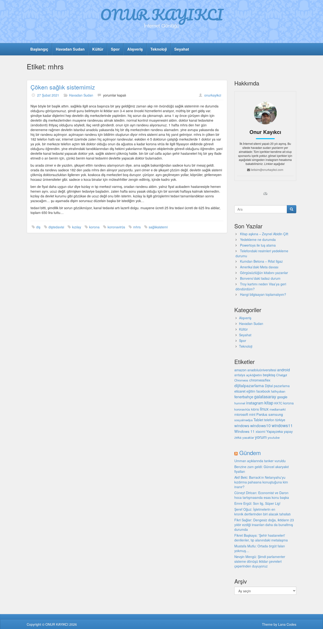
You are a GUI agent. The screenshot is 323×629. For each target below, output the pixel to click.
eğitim (250, 391)
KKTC (278, 403)
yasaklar (248, 437)
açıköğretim (254, 375)
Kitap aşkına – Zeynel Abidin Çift (264, 233)
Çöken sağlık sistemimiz (63, 87)
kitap (268, 402)
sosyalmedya (243, 420)
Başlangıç (39, 49)
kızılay (76, 227)
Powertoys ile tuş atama (258, 245)
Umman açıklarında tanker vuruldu (260, 460)
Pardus (261, 414)
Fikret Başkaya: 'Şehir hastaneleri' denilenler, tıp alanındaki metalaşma (261, 537)
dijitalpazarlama (249, 385)
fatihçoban (278, 391)
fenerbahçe (243, 396)
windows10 (260, 425)
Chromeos (241, 380)
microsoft (241, 414)
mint (252, 414)
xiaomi (260, 431)
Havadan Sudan (70, 49)
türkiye (280, 419)
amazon (240, 369)
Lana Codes (287, 624)
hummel (239, 403)
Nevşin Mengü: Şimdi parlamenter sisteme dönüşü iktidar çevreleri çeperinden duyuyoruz (259, 561)
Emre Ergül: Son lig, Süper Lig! (257, 503)
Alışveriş (135, 49)
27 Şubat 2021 (48, 95)
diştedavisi (56, 227)
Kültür (97, 49)
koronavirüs (116, 227)
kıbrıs (255, 409)
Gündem (250, 452)
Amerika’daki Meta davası (259, 267)
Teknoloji (158, 49)
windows (241, 425)
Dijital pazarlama (277, 385)
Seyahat (181, 49)
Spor (115, 49)
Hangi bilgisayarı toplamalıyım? (263, 294)
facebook (263, 391)
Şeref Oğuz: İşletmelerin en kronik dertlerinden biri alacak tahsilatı (262, 511)
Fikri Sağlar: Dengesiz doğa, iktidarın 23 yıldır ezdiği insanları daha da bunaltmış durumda (264, 525)
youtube (274, 437)
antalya (239, 374)
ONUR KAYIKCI (161, 14)
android (283, 369)
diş (38, 227)
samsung (275, 414)
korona (94, 227)
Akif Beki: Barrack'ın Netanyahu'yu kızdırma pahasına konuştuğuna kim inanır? (261, 482)
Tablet (258, 419)
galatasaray (265, 396)
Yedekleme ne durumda (258, 239)
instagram (254, 403)
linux (264, 409)
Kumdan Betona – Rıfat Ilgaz (261, 261)
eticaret (239, 391)
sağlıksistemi (158, 227)
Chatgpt (281, 375)
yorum (261, 437)
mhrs (137, 227)
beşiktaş (269, 374)
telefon (269, 419)
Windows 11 (244, 431)
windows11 (282, 425)
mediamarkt (278, 409)
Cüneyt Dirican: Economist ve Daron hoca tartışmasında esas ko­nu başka (261, 495)
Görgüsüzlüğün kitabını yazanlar (264, 272)
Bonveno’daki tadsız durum (260, 278)
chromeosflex (260, 379)
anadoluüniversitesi (261, 370)
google (282, 396)
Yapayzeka (274, 431)
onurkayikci (212, 95)
